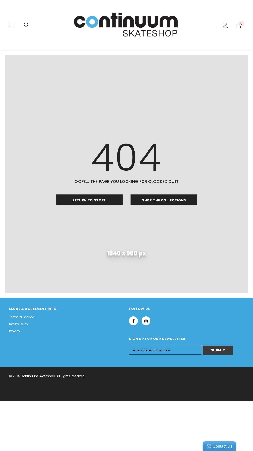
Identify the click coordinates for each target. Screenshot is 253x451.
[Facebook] (133, 320)
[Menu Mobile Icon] (12, 25)
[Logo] (126, 25)
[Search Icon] (26, 25)
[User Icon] (225, 25)
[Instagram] (146, 320)
